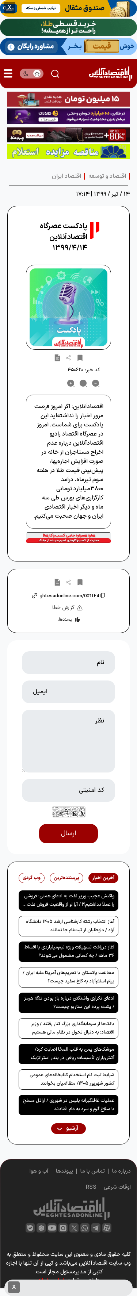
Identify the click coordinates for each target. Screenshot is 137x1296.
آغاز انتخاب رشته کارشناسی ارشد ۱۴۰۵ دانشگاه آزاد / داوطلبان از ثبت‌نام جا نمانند (70, 926)
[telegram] (95, 1227)
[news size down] (95, 383)
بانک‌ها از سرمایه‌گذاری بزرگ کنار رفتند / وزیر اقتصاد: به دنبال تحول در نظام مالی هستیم (72, 1028)
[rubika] (41, 1227)
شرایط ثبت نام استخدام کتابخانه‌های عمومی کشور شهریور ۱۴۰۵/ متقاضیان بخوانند (72, 1079)
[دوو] (68, 99)
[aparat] (106, 1227)
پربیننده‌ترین (66, 878)
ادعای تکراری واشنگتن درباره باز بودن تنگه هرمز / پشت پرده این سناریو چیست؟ (69, 1003)
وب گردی (32, 878)
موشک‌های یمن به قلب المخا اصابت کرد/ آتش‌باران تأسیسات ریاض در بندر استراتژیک (72, 1054)
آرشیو (71, 1128)
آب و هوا (39, 1171)
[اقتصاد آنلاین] (110, 73)
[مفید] (68, 1288)
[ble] (30, 1227)
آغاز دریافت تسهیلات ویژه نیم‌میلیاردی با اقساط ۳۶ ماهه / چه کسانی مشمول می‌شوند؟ (69, 951)
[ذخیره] (80, 357)
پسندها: (65, 619)
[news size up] (70, 383)
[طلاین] (68, 115)
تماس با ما (92, 1171)
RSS (91, 1187)
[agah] (68, 8)
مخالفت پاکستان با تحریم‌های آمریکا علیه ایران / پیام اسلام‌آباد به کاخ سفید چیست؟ (68, 977)
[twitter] (74, 1227)
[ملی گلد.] (68, 27)
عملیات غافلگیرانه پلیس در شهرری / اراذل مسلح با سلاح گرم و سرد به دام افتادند (68, 1105)
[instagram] (63, 1227)
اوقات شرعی (117, 1187)
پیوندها (64, 1171)
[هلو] (68, 537)
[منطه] (68, 134)
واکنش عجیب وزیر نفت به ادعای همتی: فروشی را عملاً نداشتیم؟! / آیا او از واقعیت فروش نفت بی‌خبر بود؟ (69, 902)
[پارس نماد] (68, 151)
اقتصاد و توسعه (107, 176)
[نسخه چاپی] (57, 357)
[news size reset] (83, 383)
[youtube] (52, 1227)
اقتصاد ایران (66, 176)
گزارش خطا (63, 607)
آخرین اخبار (103, 878)
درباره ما (121, 1171)
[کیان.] (68, 46)
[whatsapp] (85, 1227)
